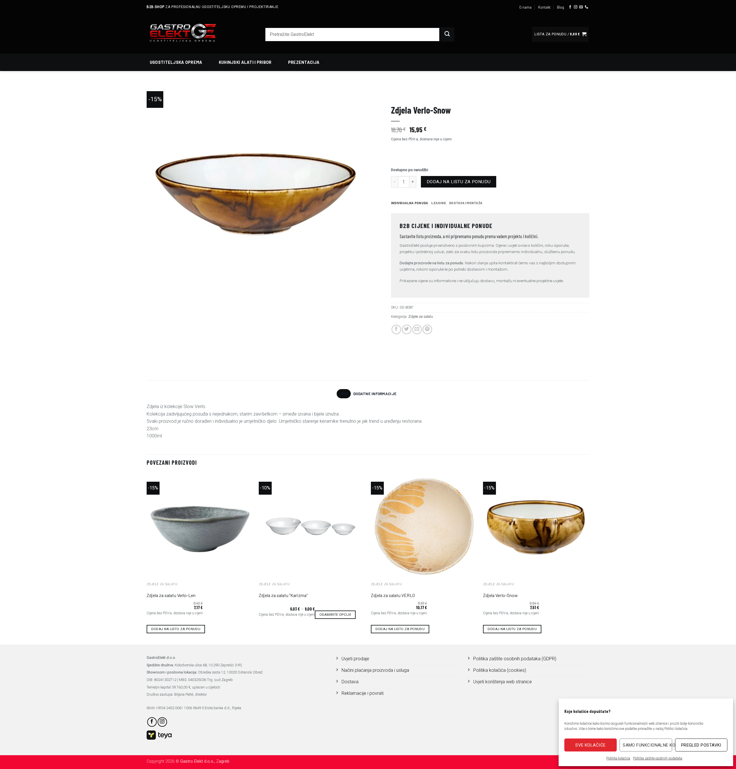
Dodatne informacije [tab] (374, 393)
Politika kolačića (618, 758)
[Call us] (586, 7)
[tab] (409, 203)
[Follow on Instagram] (575, 7)
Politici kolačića (675, 729)
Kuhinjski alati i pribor (245, 62)
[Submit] (447, 34)
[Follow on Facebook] (570, 7)
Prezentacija (303, 62)
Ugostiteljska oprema (176, 62)
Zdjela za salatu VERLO (393, 595)
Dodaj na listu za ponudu (459, 181)
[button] (560, 34)
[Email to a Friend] (417, 329)
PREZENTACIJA (402, 93)
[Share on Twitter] (406, 329)
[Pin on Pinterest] (427, 329)
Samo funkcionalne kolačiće (647, 745)
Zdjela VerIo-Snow (500, 595)
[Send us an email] (581, 7)
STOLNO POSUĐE (432, 93)
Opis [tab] (344, 393)
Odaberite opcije (335, 615)
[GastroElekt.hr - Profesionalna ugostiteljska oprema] (190, 33)
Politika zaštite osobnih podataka (657, 758)
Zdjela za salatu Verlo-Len (171, 595)
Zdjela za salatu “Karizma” (283, 595)
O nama (525, 7)
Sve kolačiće (590, 745)
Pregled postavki (701, 745)
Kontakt (544, 7)
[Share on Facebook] (396, 329)
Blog (560, 7)
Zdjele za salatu (464, 93)
